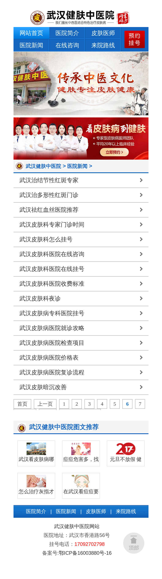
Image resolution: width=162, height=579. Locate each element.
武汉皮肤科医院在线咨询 (51, 254)
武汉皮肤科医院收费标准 (51, 283)
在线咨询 (67, 45)
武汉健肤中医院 (43, 166)
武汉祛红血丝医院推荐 (48, 210)
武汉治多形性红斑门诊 (48, 195)
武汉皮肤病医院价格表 (48, 357)
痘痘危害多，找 (81, 459)
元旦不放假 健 (126, 459)
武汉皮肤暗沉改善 (43, 387)
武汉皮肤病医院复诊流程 (51, 372)
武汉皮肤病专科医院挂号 (51, 313)
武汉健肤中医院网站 (77, 526)
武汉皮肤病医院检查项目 (51, 343)
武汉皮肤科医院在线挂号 (51, 269)
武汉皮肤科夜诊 (40, 298)
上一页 (45, 404)
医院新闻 (31, 45)
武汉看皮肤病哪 (36, 459)
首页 (22, 404)
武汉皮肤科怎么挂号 (46, 239)
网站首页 (31, 33)
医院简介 (67, 33)
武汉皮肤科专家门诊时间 (51, 224)
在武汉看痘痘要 (81, 491)
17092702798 (89, 544)
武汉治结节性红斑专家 (48, 180)
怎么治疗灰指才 (36, 491)
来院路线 (103, 45)
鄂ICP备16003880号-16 (85, 553)
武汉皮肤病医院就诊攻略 (51, 328)
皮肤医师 (103, 33)
